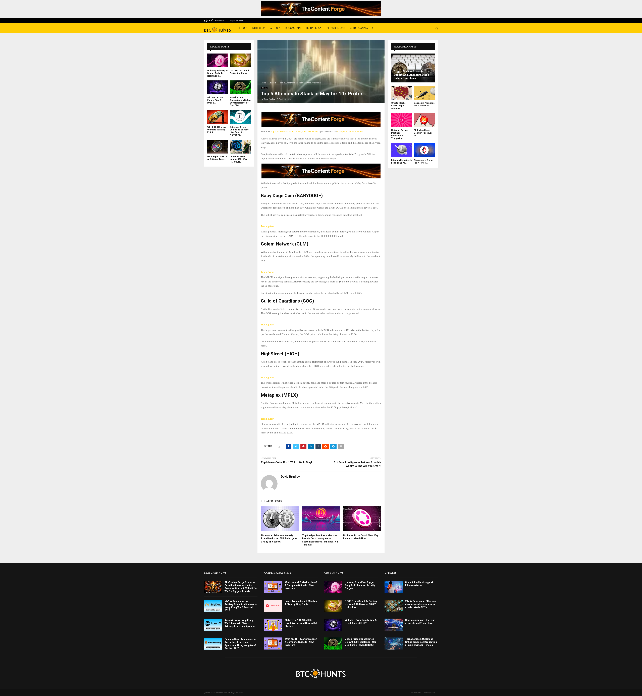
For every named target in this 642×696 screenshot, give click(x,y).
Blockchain (293, 28)
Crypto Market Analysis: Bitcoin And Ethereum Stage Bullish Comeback (411, 75)
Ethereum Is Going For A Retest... (423, 161)
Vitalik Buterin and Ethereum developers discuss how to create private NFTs (421, 604)
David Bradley (269, 99)
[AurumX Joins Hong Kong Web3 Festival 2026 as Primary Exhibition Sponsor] (213, 625)
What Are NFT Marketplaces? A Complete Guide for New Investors (301, 642)
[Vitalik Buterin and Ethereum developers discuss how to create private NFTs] (394, 606)
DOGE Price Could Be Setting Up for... (239, 71)
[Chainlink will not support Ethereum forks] (394, 587)
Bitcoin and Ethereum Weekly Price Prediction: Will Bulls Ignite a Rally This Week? (279, 538)
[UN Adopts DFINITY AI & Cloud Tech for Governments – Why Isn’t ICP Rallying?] (217, 147)
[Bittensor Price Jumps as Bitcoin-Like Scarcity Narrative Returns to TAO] (240, 117)
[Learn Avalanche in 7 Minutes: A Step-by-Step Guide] (273, 606)
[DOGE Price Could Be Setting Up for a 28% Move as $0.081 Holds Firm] (240, 60)
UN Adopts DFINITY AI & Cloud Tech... (217, 158)
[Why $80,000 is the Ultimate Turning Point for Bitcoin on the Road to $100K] (217, 117)
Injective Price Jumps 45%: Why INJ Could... (238, 159)
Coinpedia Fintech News (350, 131)
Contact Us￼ (415, 692)
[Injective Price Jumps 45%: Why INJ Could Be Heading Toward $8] (240, 147)
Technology (314, 28)
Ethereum (258, 28)
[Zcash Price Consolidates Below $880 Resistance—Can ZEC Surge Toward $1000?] (240, 87)
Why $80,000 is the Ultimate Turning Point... (216, 129)
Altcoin (275, 28)
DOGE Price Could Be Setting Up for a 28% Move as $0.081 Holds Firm (361, 604)
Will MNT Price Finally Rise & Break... (215, 100)
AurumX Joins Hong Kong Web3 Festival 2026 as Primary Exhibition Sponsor (240, 623)
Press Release (336, 28)
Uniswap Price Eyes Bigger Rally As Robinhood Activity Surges (360, 585)
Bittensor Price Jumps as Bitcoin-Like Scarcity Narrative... (239, 131)
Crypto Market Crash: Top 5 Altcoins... (398, 106)
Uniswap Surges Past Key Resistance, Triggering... (399, 134)
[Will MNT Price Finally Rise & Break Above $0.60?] (217, 87)
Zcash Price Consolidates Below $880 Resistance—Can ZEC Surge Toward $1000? (361, 642)
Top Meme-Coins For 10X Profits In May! (286, 462)
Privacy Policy (429, 692)
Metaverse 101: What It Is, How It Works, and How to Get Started (301, 623)
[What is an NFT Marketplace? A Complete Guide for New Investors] (273, 587)
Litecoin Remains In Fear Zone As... (401, 161)
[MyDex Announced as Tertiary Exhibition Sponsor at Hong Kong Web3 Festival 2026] (213, 606)
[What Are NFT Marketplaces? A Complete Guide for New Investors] (273, 643)
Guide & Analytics (361, 28)
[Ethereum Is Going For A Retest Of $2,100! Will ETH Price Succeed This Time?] (424, 150)
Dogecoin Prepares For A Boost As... (424, 104)
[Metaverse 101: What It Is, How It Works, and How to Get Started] (273, 625)
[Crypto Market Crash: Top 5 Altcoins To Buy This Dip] (401, 93)
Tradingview (267, 226)
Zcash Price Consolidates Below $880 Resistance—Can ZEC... (240, 101)
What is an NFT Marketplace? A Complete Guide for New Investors (301, 585)
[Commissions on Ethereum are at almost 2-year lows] (394, 625)
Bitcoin (242, 28)
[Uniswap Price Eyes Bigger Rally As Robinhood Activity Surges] (217, 60)
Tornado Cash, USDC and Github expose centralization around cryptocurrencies (421, 642)
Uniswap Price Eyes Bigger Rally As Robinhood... (217, 73)
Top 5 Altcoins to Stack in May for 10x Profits (294, 131)
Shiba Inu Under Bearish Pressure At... (423, 133)
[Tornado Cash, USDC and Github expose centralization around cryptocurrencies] (394, 643)
